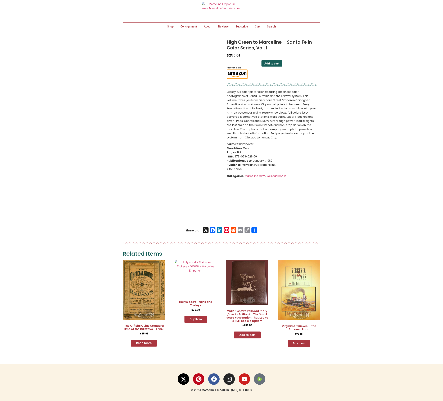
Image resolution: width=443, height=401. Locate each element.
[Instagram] (229, 379)
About (207, 26)
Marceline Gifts (255, 176)
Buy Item (196, 319)
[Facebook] (214, 379)
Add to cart (271, 63)
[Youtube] (244, 379)
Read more (144, 343)
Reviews (223, 26)
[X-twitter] (183, 379)
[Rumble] (259, 379)
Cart (257, 26)
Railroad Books (276, 176)
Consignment (188, 26)
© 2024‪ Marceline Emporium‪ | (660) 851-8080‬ (221, 390)
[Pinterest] (198, 379)
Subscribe (242, 26)
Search (271, 26)
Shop (170, 26)
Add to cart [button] (247, 335)
